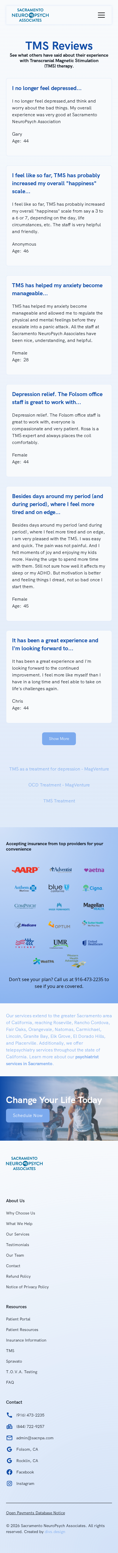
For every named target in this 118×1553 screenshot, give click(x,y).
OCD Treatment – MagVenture (59, 785)
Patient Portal (18, 1319)
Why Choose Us (20, 1213)
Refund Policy (18, 1276)
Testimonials (17, 1244)
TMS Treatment (59, 801)
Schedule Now (28, 1115)
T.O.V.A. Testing (21, 1371)
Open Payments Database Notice (35, 1512)
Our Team (15, 1255)
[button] (100, 15)
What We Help (19, 1223)
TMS (10, 1350)
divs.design (55, 1531)
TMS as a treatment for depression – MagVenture (59, 769)
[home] (30, 15)
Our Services (18, 1234)
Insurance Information (26, 1340)
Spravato (14, 1361)
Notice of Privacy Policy (27, 1286)
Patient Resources (22, 1329)
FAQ (10, 1382)
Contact (13, 1265)
